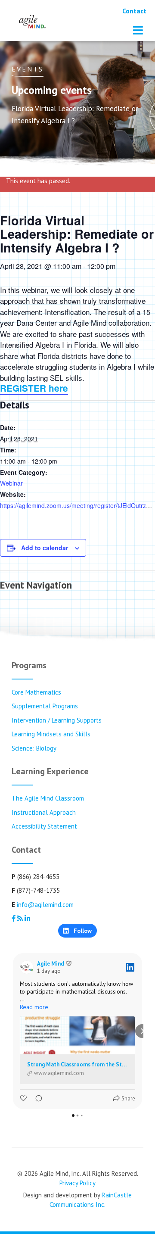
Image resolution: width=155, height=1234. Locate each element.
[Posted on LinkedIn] (130, 967)
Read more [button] (34, 1007)
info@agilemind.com (45, 905)
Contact (134, 10)
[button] (13, 1031)
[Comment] (36, 1098)
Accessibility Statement (44, 826)
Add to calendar (44, 547)
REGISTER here (34, 388)
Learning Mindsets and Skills (51, 734)
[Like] (24, 1098)
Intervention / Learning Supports (57, 720)
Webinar (11, 483)
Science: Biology (34, 748)
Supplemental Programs (45, 706)
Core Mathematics (36, 692)
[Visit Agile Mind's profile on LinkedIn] (28, 967)
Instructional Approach (44, 812)
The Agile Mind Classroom (48, 798)
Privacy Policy (77, 1183)
